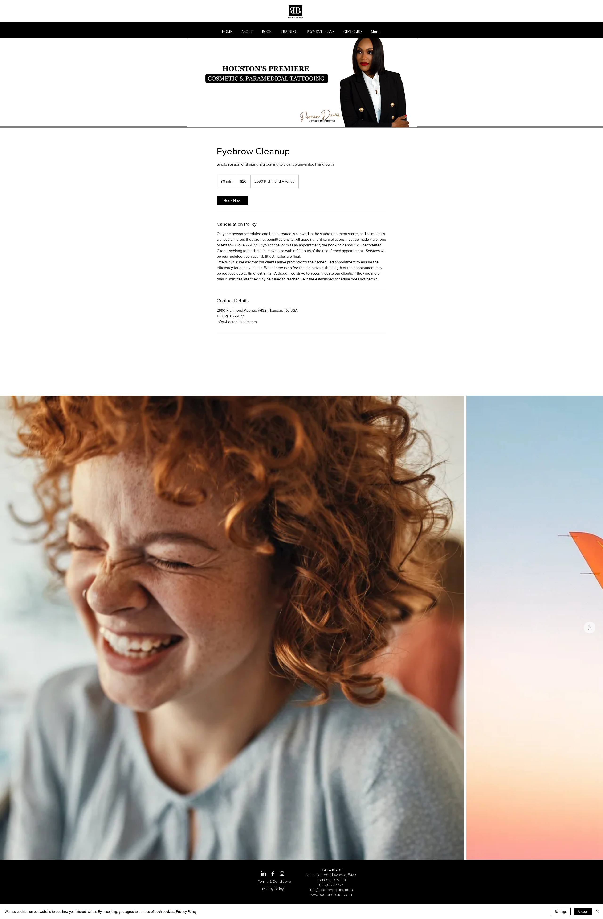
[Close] (597, 911)
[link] (232, 200)
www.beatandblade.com (331, 894)
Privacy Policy (186, 911)
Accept (583, 911)
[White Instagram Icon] (282, 874)
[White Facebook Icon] (273, 874)
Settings (561, 911)
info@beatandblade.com (331, 889)
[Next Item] (589, 627)
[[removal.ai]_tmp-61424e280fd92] (263, 874)
